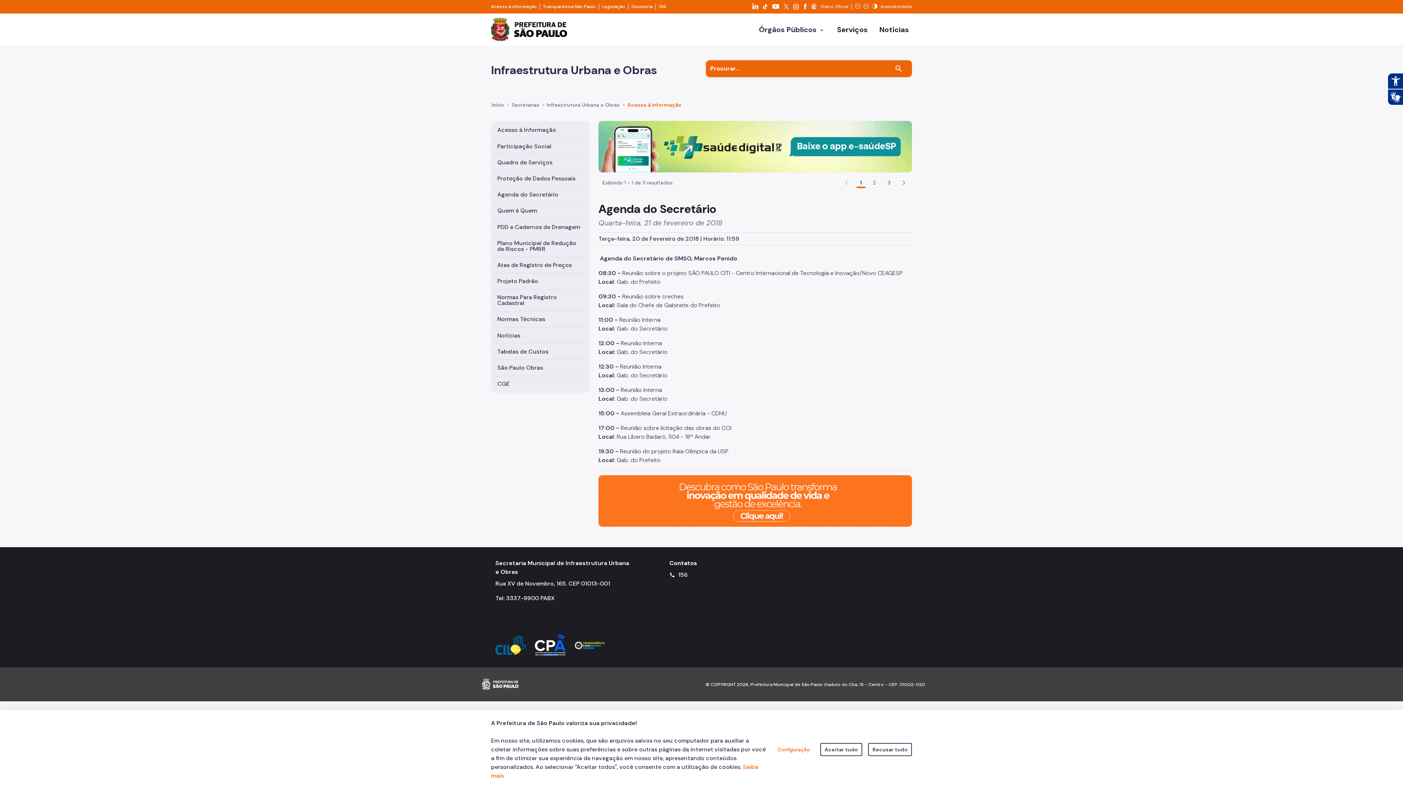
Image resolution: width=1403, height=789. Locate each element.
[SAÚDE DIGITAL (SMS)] (755, 146)
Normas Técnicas (521, 319)
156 (662, 6)
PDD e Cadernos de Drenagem (538, 227)
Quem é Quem (517, 210)
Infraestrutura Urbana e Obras (583, 105)
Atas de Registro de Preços (534, 265)
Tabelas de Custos (522, 351)
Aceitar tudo (841, 749)
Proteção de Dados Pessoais (536, 178)
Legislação (613, 6)
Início (498, 105)
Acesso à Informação (654, 105)
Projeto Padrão (517, 281)
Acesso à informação (514, 6)
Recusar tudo (890, 749)
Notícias (508, 335)
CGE (503, 384)
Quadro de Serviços (524, 162)
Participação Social (524, 146)
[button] (903, 182)
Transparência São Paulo (569, 6)
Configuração (793, 749)
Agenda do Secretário (527, 194)
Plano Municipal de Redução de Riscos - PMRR (536, 246)
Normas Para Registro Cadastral (527, 300)
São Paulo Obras (520, 367)
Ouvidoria (642, 6)
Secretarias (525, 105)
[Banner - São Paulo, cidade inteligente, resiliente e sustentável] (755, 500)
